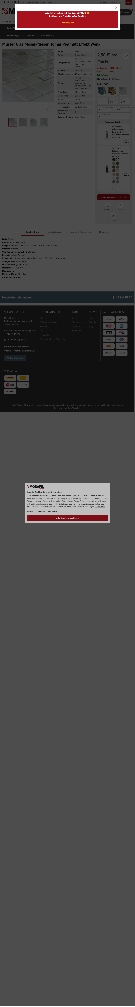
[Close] (116, 7)
